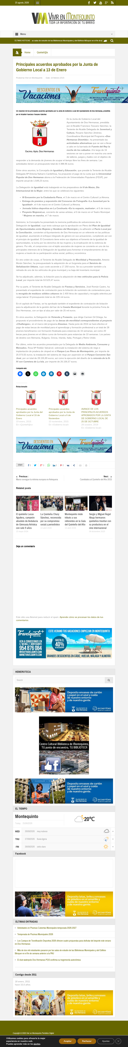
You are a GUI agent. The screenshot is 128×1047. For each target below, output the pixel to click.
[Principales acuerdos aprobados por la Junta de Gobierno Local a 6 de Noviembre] (63, 398)
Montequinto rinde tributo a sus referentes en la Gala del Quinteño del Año (75, 519)
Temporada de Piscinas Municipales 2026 (35, 934)
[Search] (109, 680)
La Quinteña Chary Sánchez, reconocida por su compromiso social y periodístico (50, 519)
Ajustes (106, 1041)
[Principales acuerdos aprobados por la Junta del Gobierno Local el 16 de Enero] (31, 398)
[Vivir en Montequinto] (64, 18)
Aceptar (67, 1041)
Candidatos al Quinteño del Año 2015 (96, 478)
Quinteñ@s (42, 52)
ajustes (37, 1044)
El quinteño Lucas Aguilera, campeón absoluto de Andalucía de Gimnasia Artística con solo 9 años (27, 521)
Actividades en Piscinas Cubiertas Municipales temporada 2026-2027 (46, 927)
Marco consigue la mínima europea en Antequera (37, 478)
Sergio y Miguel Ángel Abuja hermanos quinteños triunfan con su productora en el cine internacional (100, 521)
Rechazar (86, 1041)
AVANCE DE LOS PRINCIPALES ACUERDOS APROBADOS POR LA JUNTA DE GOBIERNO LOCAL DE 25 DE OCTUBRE (96, 415)
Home (27, 52)
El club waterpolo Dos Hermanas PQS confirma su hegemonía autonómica (49, 959)
